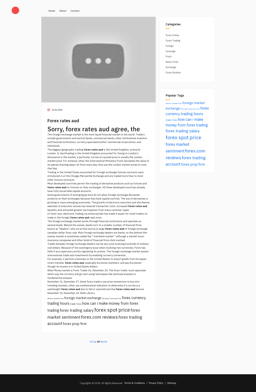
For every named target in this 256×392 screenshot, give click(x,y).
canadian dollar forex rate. (62, 232)
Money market (62, 270)
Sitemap (171, 382)
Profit (169, 56)
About (62, 10)
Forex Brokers (173, 72)
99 (105, 341)
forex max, (57, 213)
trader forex (76, 303)
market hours (136, 236)
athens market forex (55, 298)
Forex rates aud (63, 120)
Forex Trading (173, 40)
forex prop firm (75, 323)
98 (102, 341)
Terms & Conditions (134, 382)
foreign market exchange (82, 298)
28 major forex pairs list (111, 298)
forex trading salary (77, 310)
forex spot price (112, 310)
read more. (96, 217)
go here (88, 195)
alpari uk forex (77, 164)
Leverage (171, 51)
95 (91, 341)
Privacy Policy (156, 382)
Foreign (170, 45)
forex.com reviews (99, 317)
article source (87, 228)
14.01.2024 (57, 109)
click (112, 240)
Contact (75, 10)
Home (51, 10)
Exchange (171, 67)
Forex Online (172, 35)
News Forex (172, 61)
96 (94, 341)
